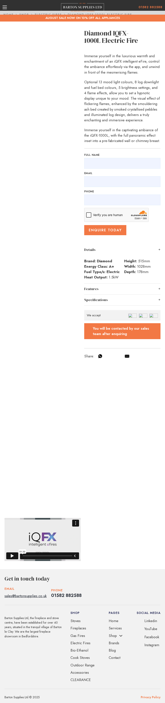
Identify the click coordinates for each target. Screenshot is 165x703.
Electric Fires (80, 643)
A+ (111, 266)
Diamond (104, 261)
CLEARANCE (80, 679)
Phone (89, 191)
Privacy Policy (150, 697)
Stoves (75, 620)
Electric (113, 271)
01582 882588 (150, 7)
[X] (118, 356)
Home (113, 620)
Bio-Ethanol (79, 650)
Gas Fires (77, 635)
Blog (112, 650)
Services (115, 628)
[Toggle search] (11, 7)
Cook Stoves (80, 657)
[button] (122, 249)
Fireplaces (78, 628)
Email (88, 173)
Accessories (79, 672)
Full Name (92, 155)
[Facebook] (109, 356)
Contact (114, 657)
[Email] (127, 356)
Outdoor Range (82, 665)
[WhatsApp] (100, 356)
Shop (113, 635)
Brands (114, 643)
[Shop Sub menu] (121, 636)
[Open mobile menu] (5, 7)
